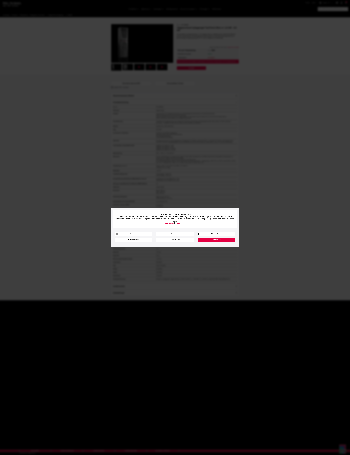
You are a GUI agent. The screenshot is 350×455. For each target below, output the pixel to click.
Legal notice (180, 223)
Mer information (133, 240)
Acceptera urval (175, 240)
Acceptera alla (216, 240)
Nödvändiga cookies (135, 234)
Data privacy (169, 223)
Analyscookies (176, 234)
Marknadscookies (217, 234)
